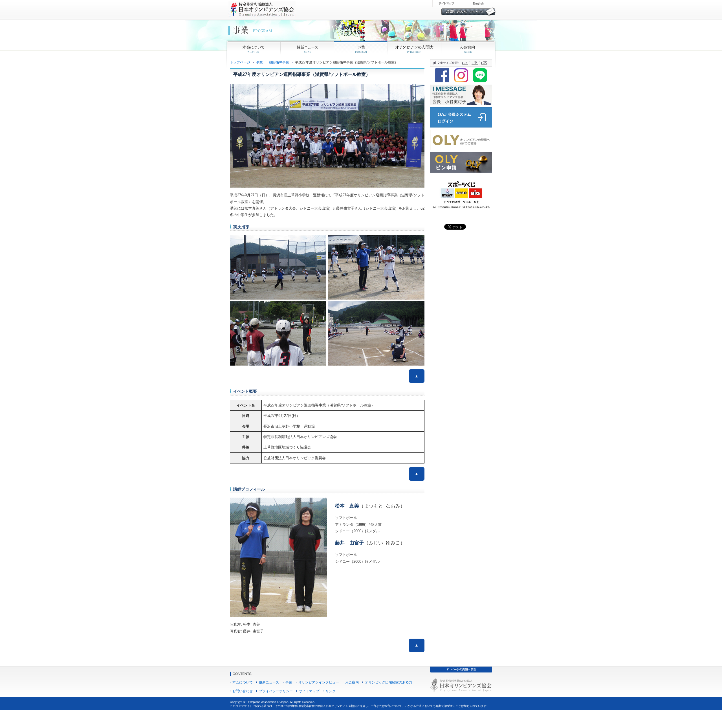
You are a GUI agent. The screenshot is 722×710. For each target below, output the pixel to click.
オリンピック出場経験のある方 (388, 682)
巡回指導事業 (279, 62)
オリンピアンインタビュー (318, 682)
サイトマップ (309, 691)
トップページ (240, 62)
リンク (330, 691)
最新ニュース (269, 682)
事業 (259, 62)
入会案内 (352, 682)
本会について (242, 682)
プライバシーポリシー (276, 691)
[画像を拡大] (417, 91)
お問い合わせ (242, 691)
